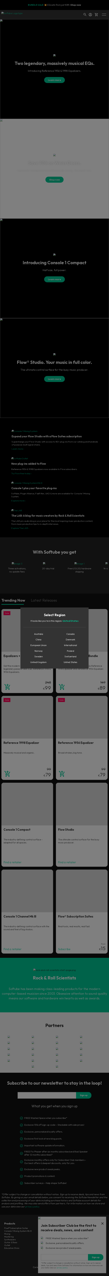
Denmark (70, 639)
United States (70, 620)
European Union (38, 645)
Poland (70, 650)
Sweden (38, 656)
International (70, 645)
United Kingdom (38, 662)
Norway (38, 650)
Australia (38, 634)
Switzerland (70, 656)
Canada (70, 634)
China (38, 639)
